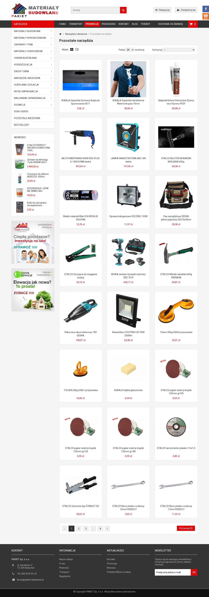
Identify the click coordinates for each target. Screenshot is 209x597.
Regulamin (64, 576)
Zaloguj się (164, 10)
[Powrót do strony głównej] (60, 34)
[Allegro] (205, 16)
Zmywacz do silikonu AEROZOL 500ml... (38, 175)
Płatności (64, 567)
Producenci (108, 24)
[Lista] (77, 50)
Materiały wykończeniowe (30, 38)
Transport (75, 24)
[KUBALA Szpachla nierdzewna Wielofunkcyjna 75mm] (128, 62)
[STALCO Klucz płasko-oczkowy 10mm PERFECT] (128, 468)
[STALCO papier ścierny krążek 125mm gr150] (81, 410)
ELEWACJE (19, 104)
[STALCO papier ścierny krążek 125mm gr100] (176, 352)
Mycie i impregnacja (26, 91)
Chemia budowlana (25, 58)
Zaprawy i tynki (23, 44)
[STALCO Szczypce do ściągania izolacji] (81, 236)
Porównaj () (186, 528)
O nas (62, 24)
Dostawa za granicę (170, 24)
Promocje (92, 24)
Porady (145, 24)
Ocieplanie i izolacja (26, 84)
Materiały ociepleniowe (28, 51)
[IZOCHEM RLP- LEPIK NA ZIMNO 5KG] (19, 197)
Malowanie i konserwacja (29, 98)
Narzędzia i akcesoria (27, 78)
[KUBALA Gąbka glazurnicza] (128, 352)
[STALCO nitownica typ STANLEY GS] (81, 468)
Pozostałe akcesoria (27, 118)
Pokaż (122, 49)
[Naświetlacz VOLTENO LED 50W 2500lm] (128, 294)
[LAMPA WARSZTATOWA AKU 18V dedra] (128, 120)
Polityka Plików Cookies (119, 572)
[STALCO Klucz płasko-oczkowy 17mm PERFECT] (176, 468)
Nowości (20, 137)
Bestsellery (21, 125)
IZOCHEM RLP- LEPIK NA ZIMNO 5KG (37, 189)
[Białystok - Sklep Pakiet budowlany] (35, 16)
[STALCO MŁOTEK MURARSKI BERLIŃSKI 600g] (176, 120)
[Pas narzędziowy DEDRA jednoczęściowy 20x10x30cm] (176, 178)
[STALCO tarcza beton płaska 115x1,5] (176, 410)
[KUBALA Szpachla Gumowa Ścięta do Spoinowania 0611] (81, 62)
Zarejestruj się (188, 10)
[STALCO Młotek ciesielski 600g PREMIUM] (176, 236)
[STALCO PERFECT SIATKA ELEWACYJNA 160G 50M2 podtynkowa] (19, 154)
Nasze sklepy (66, 559)
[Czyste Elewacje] (32, 270)
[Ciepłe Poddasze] (32, 222)
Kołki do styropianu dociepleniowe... (37, 204)
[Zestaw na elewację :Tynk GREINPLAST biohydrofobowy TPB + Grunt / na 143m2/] (19, 168)
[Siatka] (71, 50)
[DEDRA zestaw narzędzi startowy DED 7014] (128, 236)
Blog (135, 24)
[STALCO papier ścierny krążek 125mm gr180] (128, 410)
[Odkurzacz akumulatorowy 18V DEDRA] (81, 294)
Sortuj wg (157, 49)
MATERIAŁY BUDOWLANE (27, 31)
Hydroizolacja (23, 64)
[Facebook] (205, 9)
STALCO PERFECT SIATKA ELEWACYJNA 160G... (38, 148)
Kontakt (124, 24)
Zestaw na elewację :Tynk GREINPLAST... (37, 161)
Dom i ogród (21, 111)
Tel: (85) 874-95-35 (27, 573)
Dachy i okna (21, 71)
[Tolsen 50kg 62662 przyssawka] (176, 294)
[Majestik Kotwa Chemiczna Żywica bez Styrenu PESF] (176, 62)
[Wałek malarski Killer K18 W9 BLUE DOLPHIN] (81, 178)
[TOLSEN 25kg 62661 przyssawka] (81, 352)
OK (194, 572)
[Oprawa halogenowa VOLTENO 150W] (128, 178)
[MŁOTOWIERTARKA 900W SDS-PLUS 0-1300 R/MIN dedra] (81, 120)
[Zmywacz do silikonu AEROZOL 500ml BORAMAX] (19, 183)
